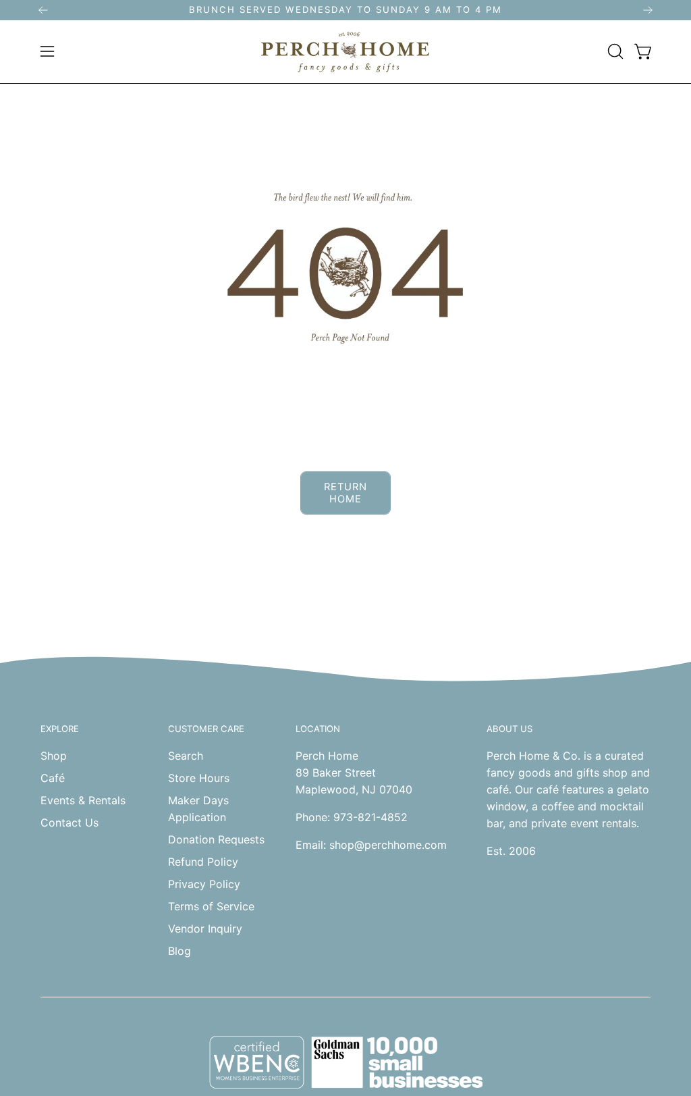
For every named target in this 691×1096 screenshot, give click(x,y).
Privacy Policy (204, 884)
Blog (179, 951)
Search (185, 755)
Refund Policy (203, 861)
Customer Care (206, 728)
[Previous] (43, 10)
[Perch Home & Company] (345, 51)
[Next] (648, 10)
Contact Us (69, 822)
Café (52, 778)
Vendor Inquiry (205, 928)
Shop (53, 755)
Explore (59, 728)
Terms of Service (211, 906)
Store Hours (198, 778)
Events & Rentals (83, 800)
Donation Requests (216, 839)
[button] (614, 51)
